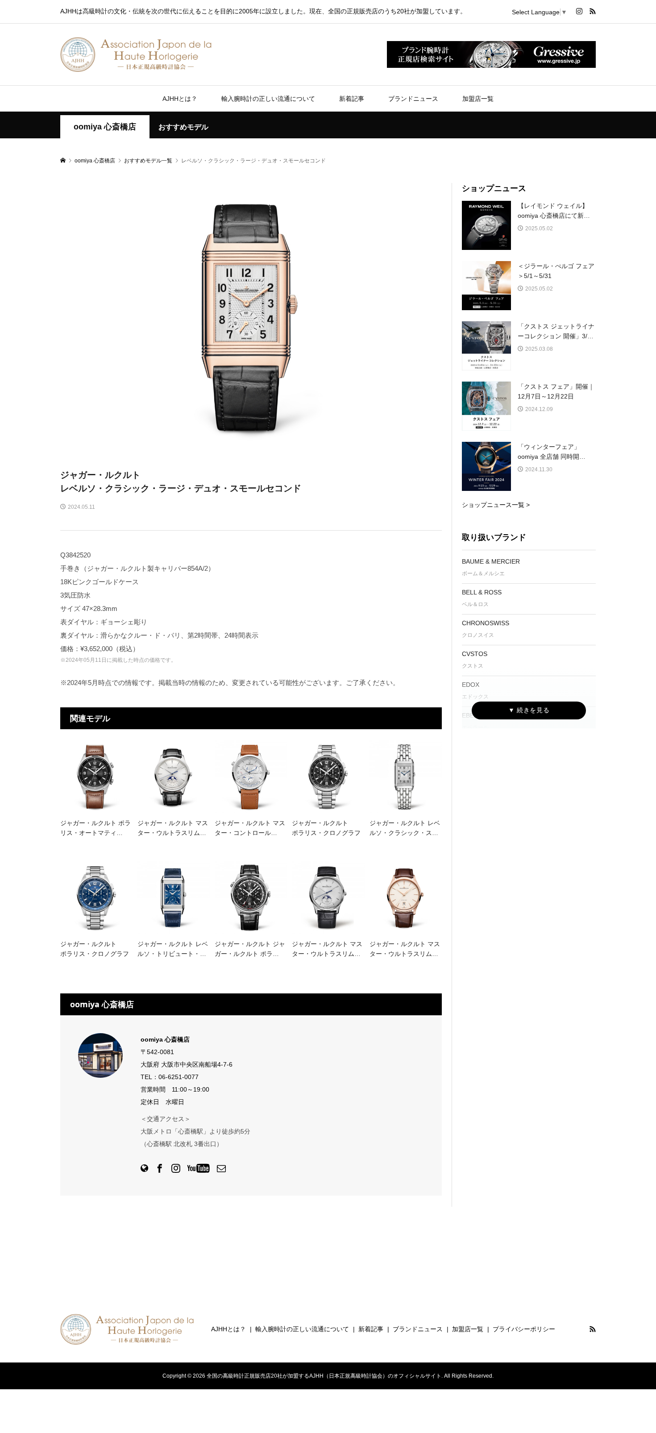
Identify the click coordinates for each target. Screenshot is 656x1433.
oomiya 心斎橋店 (105, 126)
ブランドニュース (413, 98)
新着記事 (351, 98)
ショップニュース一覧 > (496, 504)
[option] (251, 316)
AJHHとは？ (179, 98)
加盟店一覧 (478, 98)
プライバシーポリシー (524, 1329)
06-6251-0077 (178, 1076)
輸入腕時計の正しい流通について (268, 98)
